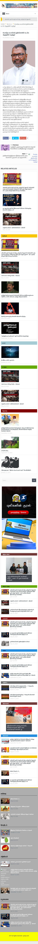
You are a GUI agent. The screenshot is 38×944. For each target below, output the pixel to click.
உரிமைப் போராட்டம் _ (15, 771)
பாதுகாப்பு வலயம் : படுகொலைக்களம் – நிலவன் (14, 227)
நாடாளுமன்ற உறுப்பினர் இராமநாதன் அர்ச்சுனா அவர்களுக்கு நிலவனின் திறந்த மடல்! (17, 209)
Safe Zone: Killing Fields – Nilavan (10, 275)
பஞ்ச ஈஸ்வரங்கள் (15, 838)
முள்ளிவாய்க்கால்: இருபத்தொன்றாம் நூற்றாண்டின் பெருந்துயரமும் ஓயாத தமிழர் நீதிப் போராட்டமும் (22, 610)
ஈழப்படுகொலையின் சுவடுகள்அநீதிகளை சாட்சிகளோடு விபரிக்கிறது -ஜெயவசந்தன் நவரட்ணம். (23, 748)
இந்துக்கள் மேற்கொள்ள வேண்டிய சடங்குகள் (21, 830)
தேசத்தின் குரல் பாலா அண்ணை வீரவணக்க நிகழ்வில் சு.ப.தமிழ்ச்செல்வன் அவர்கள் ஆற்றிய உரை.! (23, 889)
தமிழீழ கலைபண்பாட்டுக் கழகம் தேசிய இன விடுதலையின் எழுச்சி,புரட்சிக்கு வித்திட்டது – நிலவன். (22, 674)
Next (23, 154)
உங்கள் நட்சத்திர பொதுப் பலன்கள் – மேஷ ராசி (21, 845)
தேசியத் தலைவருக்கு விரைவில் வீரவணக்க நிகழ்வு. (13, 316)
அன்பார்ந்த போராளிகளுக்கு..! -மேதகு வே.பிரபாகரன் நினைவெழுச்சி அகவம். (22, 695)
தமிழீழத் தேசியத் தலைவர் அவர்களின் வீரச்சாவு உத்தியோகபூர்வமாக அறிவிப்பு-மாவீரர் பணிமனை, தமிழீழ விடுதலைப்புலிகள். (17, 296)
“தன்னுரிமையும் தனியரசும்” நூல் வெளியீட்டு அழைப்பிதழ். (15, 336)
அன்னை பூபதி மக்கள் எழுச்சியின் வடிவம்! (20, 862)
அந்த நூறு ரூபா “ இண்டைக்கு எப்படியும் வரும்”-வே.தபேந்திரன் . (16, 470)
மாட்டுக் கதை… (5, 450)
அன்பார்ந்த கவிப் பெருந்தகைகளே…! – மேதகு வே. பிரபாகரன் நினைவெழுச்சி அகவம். (22, 686)
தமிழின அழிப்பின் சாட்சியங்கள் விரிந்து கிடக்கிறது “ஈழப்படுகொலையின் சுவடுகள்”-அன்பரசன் (22, 740)
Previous (16, 145)
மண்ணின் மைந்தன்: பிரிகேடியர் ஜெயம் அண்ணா (22, 814)
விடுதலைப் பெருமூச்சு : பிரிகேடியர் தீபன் (20, 806)
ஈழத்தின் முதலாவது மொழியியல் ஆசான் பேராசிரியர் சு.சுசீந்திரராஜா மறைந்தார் (23, 148)
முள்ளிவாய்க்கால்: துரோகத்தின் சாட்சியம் (20, 641)
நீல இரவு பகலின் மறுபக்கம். (7, 360)
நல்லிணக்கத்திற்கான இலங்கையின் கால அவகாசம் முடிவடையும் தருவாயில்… (15, 156)
